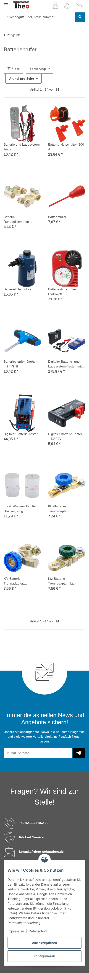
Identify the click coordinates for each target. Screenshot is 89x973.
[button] (55, 5)
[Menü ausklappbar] (6, 3)
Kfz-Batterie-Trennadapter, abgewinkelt (14, 581)
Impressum (16, 931)
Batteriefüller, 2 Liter (18, 289)
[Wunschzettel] (67, 5)
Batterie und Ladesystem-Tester (22, 147)
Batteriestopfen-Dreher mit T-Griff (20, 364)
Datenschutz (38, 931)
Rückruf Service (31, 837)
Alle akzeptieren (44, 943)
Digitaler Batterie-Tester (21, 434)
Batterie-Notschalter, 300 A (66, 147)
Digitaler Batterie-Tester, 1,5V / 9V (65, 436)
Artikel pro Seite (21, 78)
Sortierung (37, 69)
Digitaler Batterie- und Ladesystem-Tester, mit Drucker (65, 364)
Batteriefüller (57, 217)
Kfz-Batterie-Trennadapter (58, 508)
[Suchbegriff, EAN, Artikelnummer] (80, 17)
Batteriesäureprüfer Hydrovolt (62, 291)
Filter (14, 69)
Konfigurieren (44, 956)
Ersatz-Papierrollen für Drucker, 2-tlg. (20, 508)
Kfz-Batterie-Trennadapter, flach (62, 581)
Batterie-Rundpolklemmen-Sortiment (17, 219)
